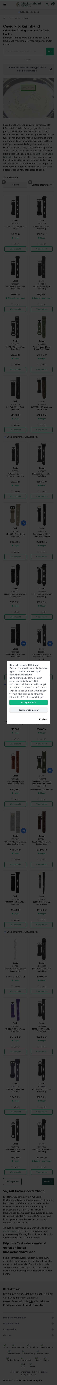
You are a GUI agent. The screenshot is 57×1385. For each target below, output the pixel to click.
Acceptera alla (28, 702)
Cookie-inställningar (28, 709)
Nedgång (43, 719)
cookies (22, 671)
